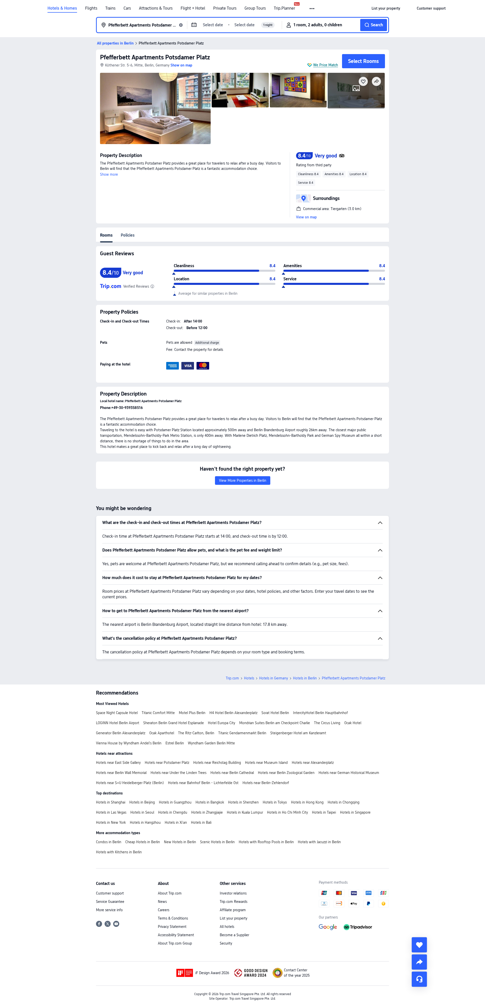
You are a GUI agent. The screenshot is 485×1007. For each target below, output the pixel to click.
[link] (386, 8)
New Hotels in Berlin (180, 842)
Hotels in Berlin (305, 678)
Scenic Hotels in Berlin (217, 842)
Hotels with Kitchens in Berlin (119, 852)
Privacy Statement (172, 927)
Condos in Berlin (108, 842)
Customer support (110, 893)
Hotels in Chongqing (343, 802)
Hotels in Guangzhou (175, 802)
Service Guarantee (110, 902)
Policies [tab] (128, 235)
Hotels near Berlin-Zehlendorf (266, 783)
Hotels (249, 678)
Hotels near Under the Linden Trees (178, 773)
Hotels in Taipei (324, 812)
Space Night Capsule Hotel (117, 713)
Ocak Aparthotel (161, 733)
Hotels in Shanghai (110, 802)
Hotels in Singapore (355, 812)
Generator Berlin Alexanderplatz (120, 733)
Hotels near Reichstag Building (217, 763)
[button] (312, 8)
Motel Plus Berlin (192, 713)
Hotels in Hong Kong (307, 802)
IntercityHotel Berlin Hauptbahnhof (320, 713)
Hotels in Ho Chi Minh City (287, 812)
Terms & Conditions (173, 918)
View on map (306, 217)
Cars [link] (127, 8)
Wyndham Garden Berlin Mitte (211, 743)
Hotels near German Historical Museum (349, 773)
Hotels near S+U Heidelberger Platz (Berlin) (130, 783)
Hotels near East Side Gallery (118, 763)
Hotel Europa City (221, 723)
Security (226, 943)
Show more (109, 174)
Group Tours (255, 8)
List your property (233, 918)
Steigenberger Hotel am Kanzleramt (298, 733)
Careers (163, 910)
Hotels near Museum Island (266, 763)
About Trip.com (170, 893)
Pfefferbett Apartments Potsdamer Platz (155, 57)
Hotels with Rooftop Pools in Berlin (266, 842)
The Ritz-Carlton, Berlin (196, 733)
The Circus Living (327, 723)
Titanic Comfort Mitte (158, 713)
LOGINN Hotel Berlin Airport (117, 723)
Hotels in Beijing (142, 802)
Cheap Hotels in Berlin (142, 842)
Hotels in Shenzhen (243, 802)
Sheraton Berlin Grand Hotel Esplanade (173, 723)
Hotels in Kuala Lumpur (245, 812)
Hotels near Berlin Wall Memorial (121, 773)
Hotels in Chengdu (172, 812)
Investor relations (233, 893)
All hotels (227, 927)
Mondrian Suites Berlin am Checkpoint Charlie (274, 723)
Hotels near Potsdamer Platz (167, 763)
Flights (91, 8)
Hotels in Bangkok (210, 802)
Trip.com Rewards (233, 902)
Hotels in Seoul (142, 812)
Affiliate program (233, 910)
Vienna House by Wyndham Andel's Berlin (128, 743)
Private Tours (224, 8)
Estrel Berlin (174, 743)
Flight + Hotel (193, 8)
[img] (155, 108)
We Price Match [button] (325, 65)
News (162, 902)
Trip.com (232, 678)
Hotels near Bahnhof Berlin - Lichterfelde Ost (203, 783)
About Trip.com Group (175, 943)
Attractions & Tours (156, 8)
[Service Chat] (419, 979)
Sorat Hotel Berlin (275, 713)
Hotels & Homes (62, 8)
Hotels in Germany (273, 678)
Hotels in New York (111, 822)
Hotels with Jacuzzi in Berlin (319, 842)
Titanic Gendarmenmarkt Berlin (242, 733)
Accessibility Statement (176, 935)
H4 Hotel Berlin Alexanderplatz (233, 713)
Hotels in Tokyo (275, 802)
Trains (110, 8)
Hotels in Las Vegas (111, 812)
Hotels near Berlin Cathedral (232, 773)
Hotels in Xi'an (176, 822)
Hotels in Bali (201, 822)
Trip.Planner (284, 8)
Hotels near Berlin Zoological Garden (286, 773)
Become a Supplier (234, 935)
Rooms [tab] (106, 235)
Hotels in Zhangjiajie (207, 812)
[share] (419, 962)
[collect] (419, 944)
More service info (109, 910)
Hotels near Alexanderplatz (313, 763)
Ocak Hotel (352, 723)
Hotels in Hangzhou (145, 822)
